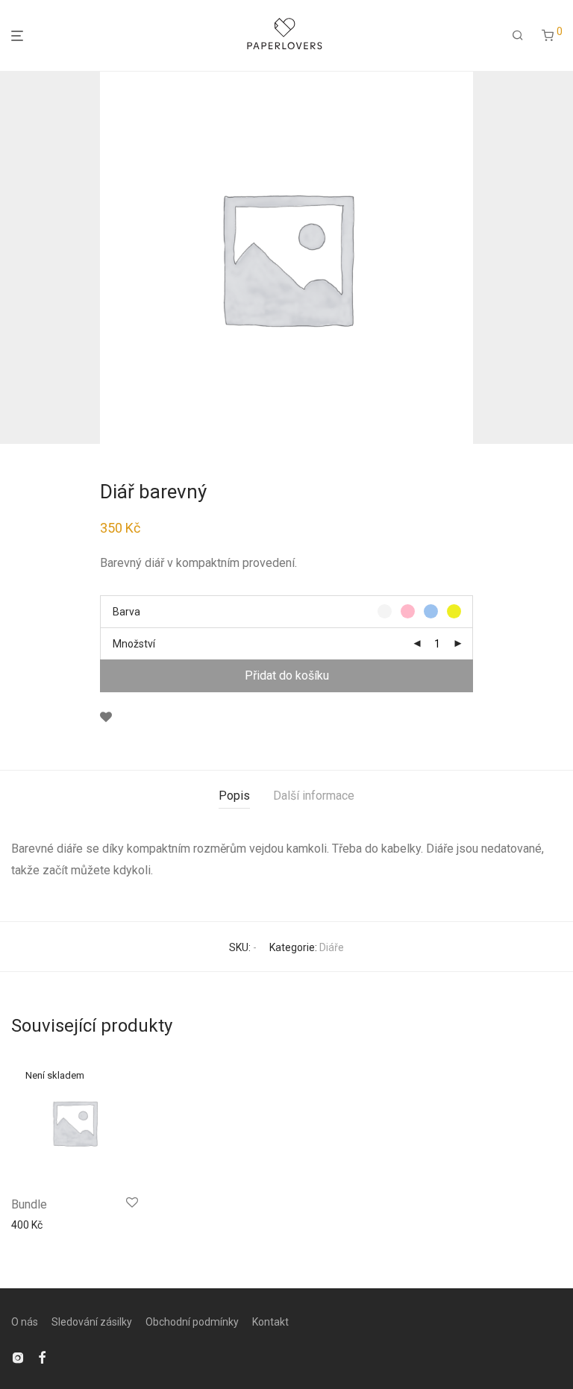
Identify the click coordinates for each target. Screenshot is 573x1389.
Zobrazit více (37, 1225)
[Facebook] (42, 1356)
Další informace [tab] (313, 795)
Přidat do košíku (287, 675)
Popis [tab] (234, 795)
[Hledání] (518, 35)
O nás (24, 1322)
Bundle (29, 1204)
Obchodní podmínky (192, 1322)
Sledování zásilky (91, 1322)
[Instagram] (18, 1356)
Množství (134, 644)
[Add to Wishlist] (106, 717)
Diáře (331, 947)
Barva (126, 612)
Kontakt (270, 1322)
